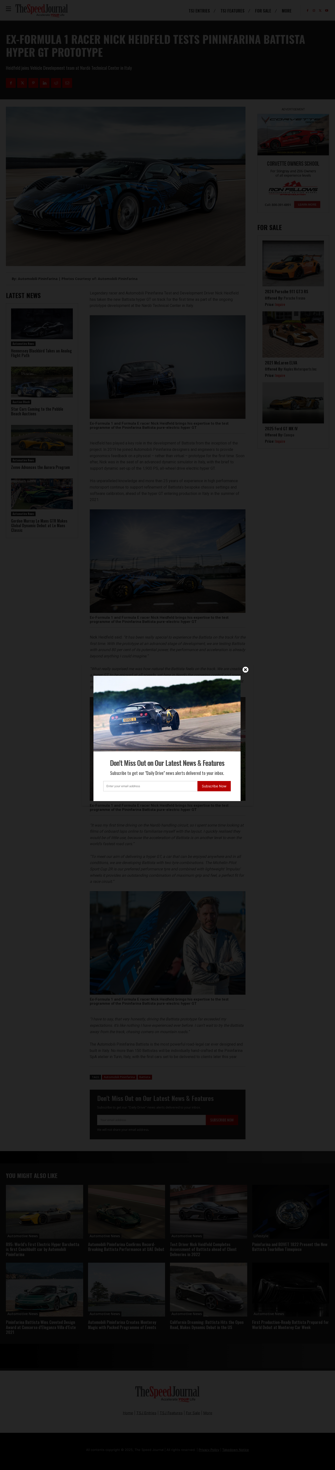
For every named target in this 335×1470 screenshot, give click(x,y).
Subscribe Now (214, 786)
